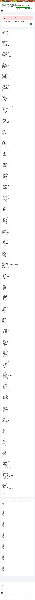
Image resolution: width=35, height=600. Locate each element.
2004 (3, 550)
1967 (3, 510)
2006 (3, 553)
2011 (3, 558)
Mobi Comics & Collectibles (9, 4)
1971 (3, 514)
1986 (3, 531)
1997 (3, 543)
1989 (3, 534)
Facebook (2, 593)
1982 (3, 526)
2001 (3, 547)
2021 (3, 569)
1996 (3, 542)
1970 (3, 513)
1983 (3, 527)
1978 (3, 522)
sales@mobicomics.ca (4, 585)
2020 (3, 568)
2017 (3, 565)
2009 (3, 556)
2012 (3, 559)
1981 (3, 525)
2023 (3, 571)
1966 (3, 509)
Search (27, 8)
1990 (3, 535)
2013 (3, 560)
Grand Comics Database (10, 595)
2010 (3, 557)
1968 (3, 511)
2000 (3, 546)
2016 (3, 564)
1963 (3, 505)
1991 (3, 536)
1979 (3, 523)
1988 (3, 533)
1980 (3, 524)
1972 (3, 515)
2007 (3, 554)
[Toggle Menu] (2, 11)
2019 (3, 567)
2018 (3, 566)
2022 (3, 570)
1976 (3, 520)
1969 (3, 512)
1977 (3, 521)
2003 (3, 549)
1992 (3, 537)
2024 (3, 572)
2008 (3, 555)
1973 (3, 516)
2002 (3, 548)
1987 (3, 532)
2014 (3, 561)
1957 (3, 503)
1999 (3, 545)
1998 (3, 544)
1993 (3, 538)
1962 (3, 504)
